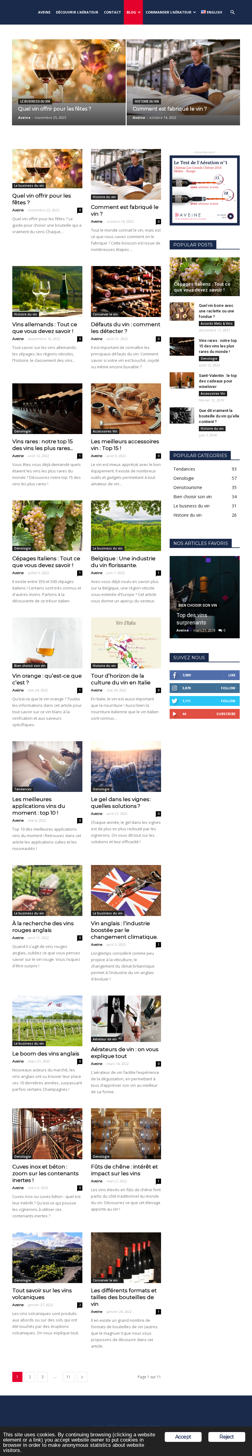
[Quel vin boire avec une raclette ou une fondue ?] (182, 311)
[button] (232, 12)
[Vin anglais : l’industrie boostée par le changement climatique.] (126, 890)
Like (231, 675)
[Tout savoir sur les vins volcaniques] (47, 1257)
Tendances (23, 789)
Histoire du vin (147, 101)
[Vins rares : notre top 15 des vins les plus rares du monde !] (47, 408)
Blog (131, 12)
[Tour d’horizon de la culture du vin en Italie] (126, 642)
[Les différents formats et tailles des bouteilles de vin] (126, 1257)
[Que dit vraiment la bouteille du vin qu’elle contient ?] (182, 415)
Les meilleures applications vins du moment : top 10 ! (38, 806)
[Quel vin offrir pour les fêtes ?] (69, 71)
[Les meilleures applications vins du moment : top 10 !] (47, 766)
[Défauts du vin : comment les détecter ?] (126, 291)
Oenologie (22, 431)
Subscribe (225, 713)
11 (68, 1377)
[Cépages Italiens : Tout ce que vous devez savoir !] (47, 525)
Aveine (24, 117)
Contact (112, 12)
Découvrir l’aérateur (77, 12)
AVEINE (44, 12)
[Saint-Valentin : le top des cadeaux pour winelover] (182, 380)
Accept (183, 1437)
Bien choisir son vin (29, 665)
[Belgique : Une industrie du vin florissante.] (126, 525)
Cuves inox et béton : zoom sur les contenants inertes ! (45, 1173)
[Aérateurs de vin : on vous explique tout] (126, 1019)
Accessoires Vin (105, 431)
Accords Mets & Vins (217, 323)
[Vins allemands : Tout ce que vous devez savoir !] (47, 291)
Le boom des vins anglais (45, 1054)
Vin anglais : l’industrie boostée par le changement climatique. (124, 930)
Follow (228, 688)
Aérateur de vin (105, 1039)
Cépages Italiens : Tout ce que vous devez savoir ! (202, 287)
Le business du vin (35, 101)
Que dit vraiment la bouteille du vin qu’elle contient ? (219, 416)
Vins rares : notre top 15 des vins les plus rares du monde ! (218, 346)
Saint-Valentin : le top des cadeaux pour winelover (218, 381)
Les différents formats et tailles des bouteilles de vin (124, 1297)
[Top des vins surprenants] (205, 597)
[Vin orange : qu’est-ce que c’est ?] (47, 642)
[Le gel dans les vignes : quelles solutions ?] (126, 766)
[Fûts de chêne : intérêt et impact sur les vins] (126, 1133)
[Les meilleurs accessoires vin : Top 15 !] (126, 408)
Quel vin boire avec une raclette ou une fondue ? (216, 311)
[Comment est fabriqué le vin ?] (183, 77)
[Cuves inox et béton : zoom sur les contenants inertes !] (47, 1133)
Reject (226, 1437)
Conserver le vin (105, 314)
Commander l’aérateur (168, 12)
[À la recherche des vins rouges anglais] (47, 890)
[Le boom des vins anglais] (47, 1021)
